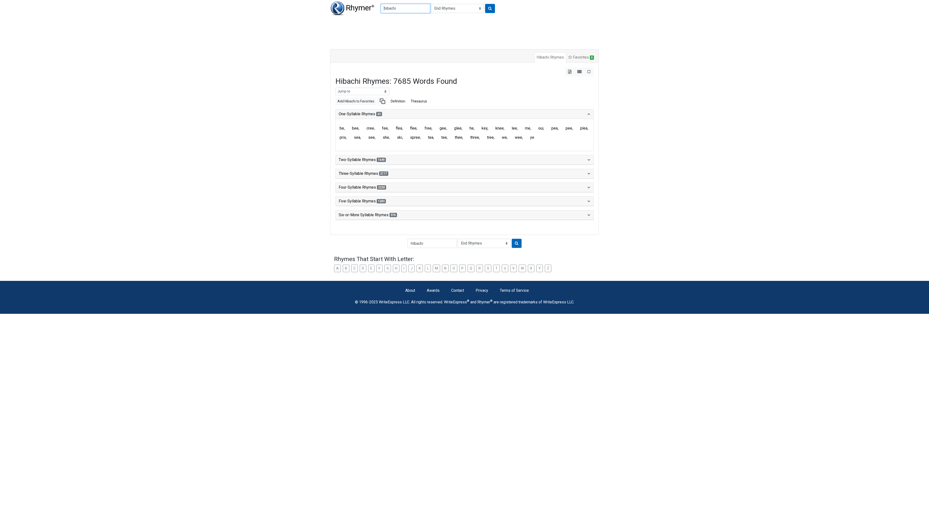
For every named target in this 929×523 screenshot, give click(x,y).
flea (399, 128)
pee (569, 128)
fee (385, 128)
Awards (433, 290)
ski (399, 137)
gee (443, 128)
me (527, 128)
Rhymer (360, 7)
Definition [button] (398, 101)
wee (518, 137)
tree (490, 137)
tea (430, 137)
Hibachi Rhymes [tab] (550, 57)
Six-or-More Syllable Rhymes (367, 215)
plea (583, 128)
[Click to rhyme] (490, 8)
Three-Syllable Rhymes (363, 173)
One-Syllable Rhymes (360, 114)
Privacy (482, 290)
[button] (382, 101)
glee (458, 128)
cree (370, 128)
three (474, 137)
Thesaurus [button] (419, 101)
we (504, 137)
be (342, 128)
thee (458, 137)
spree (415, 137)
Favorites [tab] (582, 57)
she (386, 137)
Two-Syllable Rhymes (362, 159)
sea (357, 137)
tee (444, 137)
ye (532, 137)
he (472, 128)
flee (413, 128)
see (371, 137)
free (428, 128)
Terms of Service (514, 290)
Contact (457, 290)
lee (514, 128)
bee (355, 128)
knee (499, 128)
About (410, 290)
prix (343, 137)
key (484, 128)
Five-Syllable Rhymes (362, 201)
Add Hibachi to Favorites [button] (355, 101)
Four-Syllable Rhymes (362, 187)
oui (540, 128)
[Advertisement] (447, 31)
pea (554, 128)
